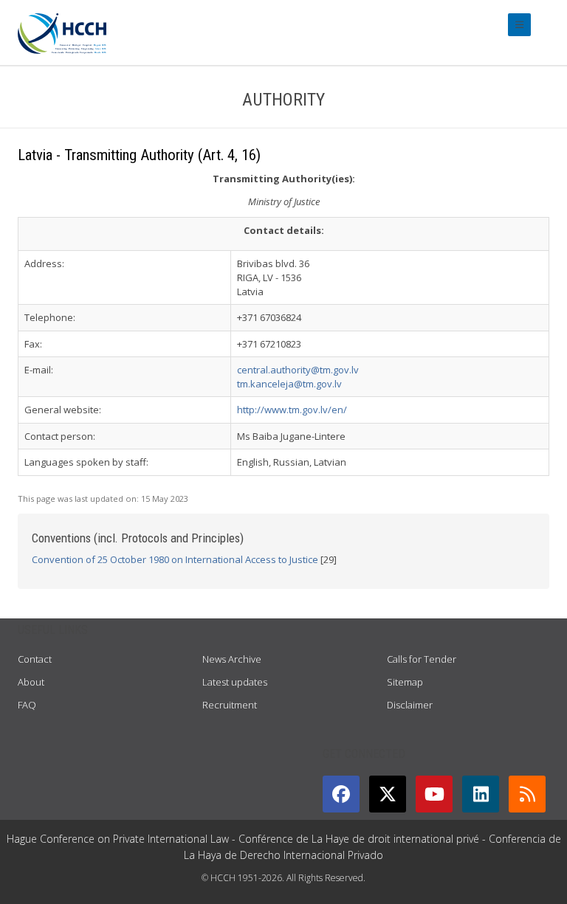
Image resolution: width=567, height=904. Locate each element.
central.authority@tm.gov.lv (298, 369)
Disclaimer (410, 704)
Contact (35, 659)
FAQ (27, 704)
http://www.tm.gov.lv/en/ (292, 409)
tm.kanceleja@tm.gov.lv (289, 383)
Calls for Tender (421, 659)
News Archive (231, 659)
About (31, 682)
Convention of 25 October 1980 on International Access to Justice (175, 559)
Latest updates (234, 682)
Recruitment (229, 704)
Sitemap (405, 682)
